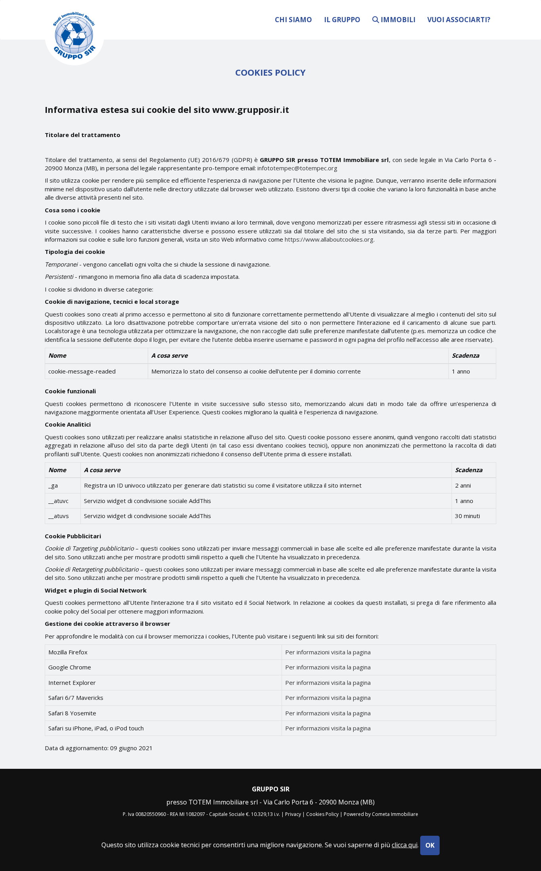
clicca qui (404, 845)
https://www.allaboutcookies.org (329, 239)
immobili (397, 19)
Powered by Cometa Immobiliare (381, 814)
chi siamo (293, 19)
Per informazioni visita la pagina (328, 652)
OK (429, 845)
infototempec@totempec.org (297, 168)
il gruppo (342, 19)
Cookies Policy (322, 814)
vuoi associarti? (458, 19)
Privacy (293, 814)
